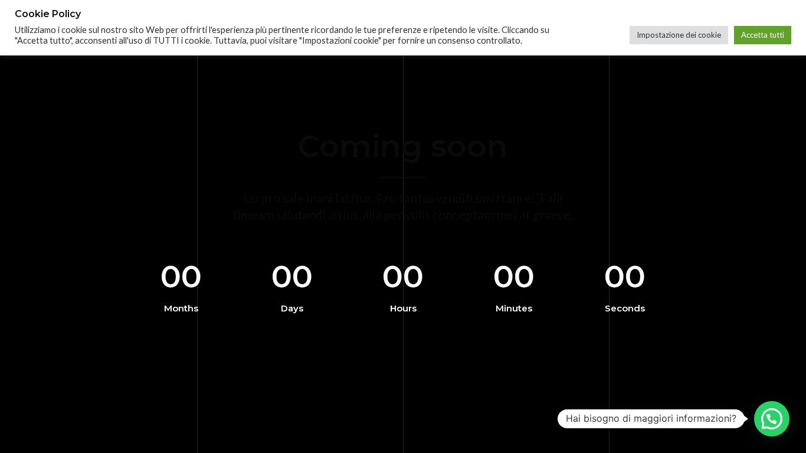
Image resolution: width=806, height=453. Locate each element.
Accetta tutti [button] (762, 35)
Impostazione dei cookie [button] (679, 35)
